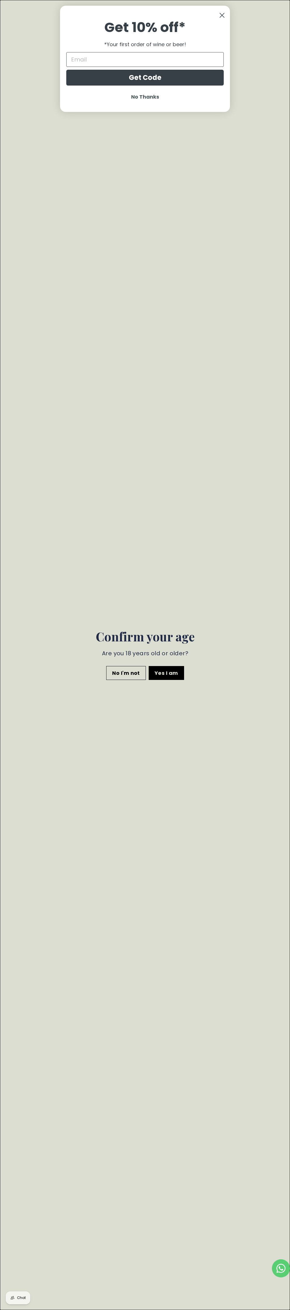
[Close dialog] (222, 15)
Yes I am (166, 673)
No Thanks (145, 96)
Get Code (145, 77)
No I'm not (126, 673)
